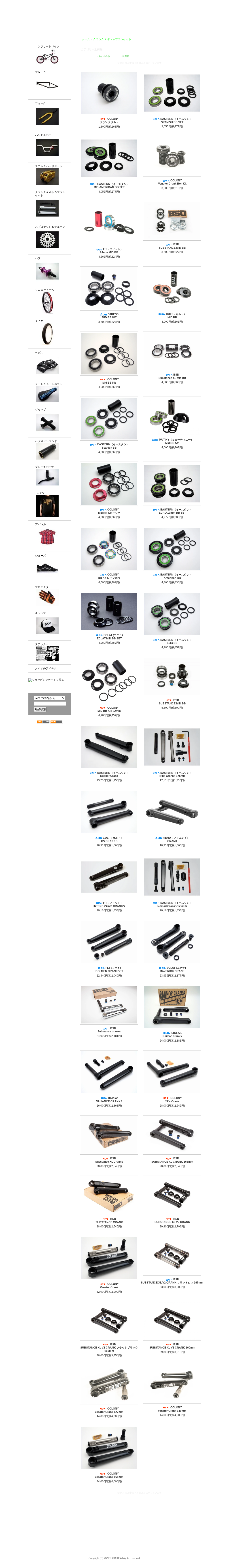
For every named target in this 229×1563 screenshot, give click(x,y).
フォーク (40, 103)
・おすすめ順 (103, 56)
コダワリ (124, 1520)
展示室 (107, 20)
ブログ (168, 20)
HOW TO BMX (147, 20)
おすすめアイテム (46, 668)
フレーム (40, 72)
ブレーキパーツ (44, 466)
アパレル (40, 524)
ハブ (37, 258)
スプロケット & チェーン (50, 226)
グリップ (40, 409)
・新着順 (124, 56)
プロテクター (43, 587)
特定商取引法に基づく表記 (170, 1537)
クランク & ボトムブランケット (50, 194)
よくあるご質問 (189, 20)
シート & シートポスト (48, 384)
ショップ (124, 20)
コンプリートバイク (47, 46)
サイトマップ (217, 3)
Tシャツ (40, 492)
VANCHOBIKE (36, 15)
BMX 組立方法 (92, 1537)
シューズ (40, 555)
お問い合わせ (215, 20)
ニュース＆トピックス (202, 1529)
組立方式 (91, 20)
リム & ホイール (44, 289)
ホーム (86, 39)
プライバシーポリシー (190, 3)
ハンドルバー (43, 135)
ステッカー (42, 644)
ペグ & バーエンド (46, 441)
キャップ (40, 613)
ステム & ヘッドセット (48, 166)
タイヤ (39, 321)
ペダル (39, 352)
